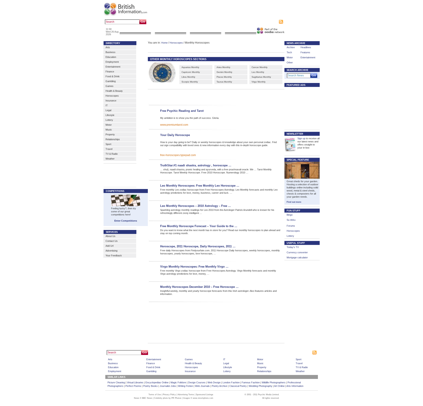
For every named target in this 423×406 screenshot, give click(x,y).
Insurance (111, 100)
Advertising (259, 21)
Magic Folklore (178, 382)
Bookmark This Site (274, 352)
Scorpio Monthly (190, 82)
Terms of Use (154, 394)
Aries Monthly (223, 67)
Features (305, 52)
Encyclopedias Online (157, 382)
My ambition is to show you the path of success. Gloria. (189, 118)
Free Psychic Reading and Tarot (182, 110)
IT (107, 105)
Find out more (294, 202)
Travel (109, 149)
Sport (108, 144)
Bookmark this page (226, 21)
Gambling (111, 81)
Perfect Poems (133, 386)
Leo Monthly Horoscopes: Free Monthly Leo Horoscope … (199, 185)
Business (110, 52)
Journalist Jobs (168, 386)
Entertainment (113, 66)
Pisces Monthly (224, 77)
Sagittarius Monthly (261, 77)
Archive (291, 47)
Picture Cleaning (116, 382)
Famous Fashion (251, 382)
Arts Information (294, 386)
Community (240, 29)
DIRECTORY (113, 43)
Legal (108, 110)
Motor (109, 124)
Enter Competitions (125, 220)
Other (290, 62)
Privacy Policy (169, 394)
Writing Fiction (185, 386)
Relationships (113, 139)
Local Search (170, 29)
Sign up (301, 138)
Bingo (290, 214)
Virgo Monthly (258, 82)
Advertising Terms (186, 394)
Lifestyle (110, 115)
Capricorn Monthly (191, 72)
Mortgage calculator (297, 257)
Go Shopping (205, 29)
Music (109, 129)
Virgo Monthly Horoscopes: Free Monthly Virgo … (194, 266)
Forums (291, 225)
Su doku (291, 220)
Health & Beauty (114, 91)
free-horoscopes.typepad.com (178, 155)
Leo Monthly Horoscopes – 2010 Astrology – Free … (195, 206)
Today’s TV (293, 247)
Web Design (214, 382)
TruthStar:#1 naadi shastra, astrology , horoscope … (195, 165)
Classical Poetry (238, 386)
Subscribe (272, 21)
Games (109, 86)
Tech (289, 52)
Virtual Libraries (135, 382)
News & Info (135, 29)
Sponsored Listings (251, 352)
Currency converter (297, 252)
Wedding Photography (260, 386)
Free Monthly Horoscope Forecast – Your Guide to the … (198, 226)
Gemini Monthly (224, 72)
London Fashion (231, 382)
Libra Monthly (188, 77)
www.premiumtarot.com (174, 124)
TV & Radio (112, 153)
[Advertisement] (209, 96)
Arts (108, 47)
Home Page (219, 352)
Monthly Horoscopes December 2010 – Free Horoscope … (199, 286)
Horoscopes (112, 95)
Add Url (109, 245)
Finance (110, 71)
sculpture (178, 21)
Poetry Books (150, 386)
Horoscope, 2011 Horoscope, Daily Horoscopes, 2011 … (198, 246)
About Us (110, 236)
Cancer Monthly (259, 67)
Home (164, 42)
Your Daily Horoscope (175, 135)
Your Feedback (114, 255)
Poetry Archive (219, 386)
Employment (112, 62)
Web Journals (202, 386)
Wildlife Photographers (274, 382)
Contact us (245, 21)
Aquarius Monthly (190, 67)
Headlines (306, 47)
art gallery (165, 21)
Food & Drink (113, 76)
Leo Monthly (258, 72)
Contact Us (112, 241)
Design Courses (197, 382)
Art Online (279, 386)
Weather (110, 158)
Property (110, 134)
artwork (189, 21)
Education (111, 57)
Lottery (109, 120)
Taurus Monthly (224, 82)
